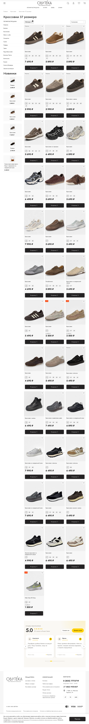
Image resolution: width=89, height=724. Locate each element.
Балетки (5, 28)
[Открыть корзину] (84, 3)
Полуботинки (49, 281)
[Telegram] (65, 697)
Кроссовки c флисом (72, 373)
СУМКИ (60, 7)
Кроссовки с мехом (71, 99)
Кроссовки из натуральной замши (73, 282)
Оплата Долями (47, 693)
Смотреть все (66, 630)
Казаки (5, 62)
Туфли (5, 48)
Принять (77, 719)
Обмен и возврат (29, 684)
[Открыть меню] (4, 3)
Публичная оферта (48, 684)
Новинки (5, 25)
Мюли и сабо (7, 35)
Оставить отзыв (78, 630)
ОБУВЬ (52, 7)
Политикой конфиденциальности (20, 720)
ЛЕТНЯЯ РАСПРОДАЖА (33, 7)
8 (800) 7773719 (71, 681)
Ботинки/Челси (7, 55)
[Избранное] (79, 3)
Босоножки (6, 31)
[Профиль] (73, 3)
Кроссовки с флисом (51, 463)
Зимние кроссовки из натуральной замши (31, 553)
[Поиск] (68, 3)
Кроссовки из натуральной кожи (75, 418)
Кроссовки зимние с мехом (73, 508)
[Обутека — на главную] (14, 679)
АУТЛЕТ (45, 7)
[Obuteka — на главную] (44, 3)
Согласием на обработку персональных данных (44, 720)
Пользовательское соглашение (51, 687)
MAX (76, 697)
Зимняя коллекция (8, 68)
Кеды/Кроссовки (8, 52)
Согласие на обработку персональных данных (49, 696)
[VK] (70, 697)
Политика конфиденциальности (13, 711)
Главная (5, 11)
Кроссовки (13, 11)
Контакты (45, 681)
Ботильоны (6, 58)
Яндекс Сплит (46, 690)
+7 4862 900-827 (70, 687)
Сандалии (6, 38)
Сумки (5, 42)
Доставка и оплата (30, 681)
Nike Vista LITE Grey (30, 598)
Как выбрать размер (30, 687)
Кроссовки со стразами (52, 147)
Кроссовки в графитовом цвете (54, 418)
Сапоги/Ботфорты (8, 65)
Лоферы (5, 45)
